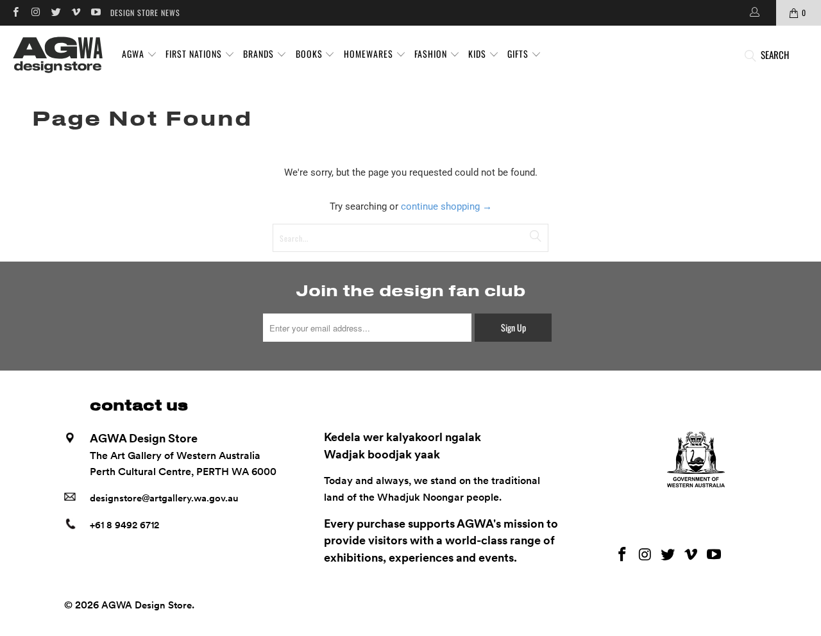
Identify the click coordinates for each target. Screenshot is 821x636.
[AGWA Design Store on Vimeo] (75, 12)
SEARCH (775, 54)
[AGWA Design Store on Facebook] (15, 12)
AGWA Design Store (146, 605)
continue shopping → (446, 206)
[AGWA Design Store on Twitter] (55, 12)
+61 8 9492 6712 (124, 525)
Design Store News (145, 12)
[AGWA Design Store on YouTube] (95, 12)
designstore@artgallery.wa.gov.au (164, 498)
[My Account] (753, 13)
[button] (139, 54)
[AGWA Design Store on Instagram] (35, 12)
